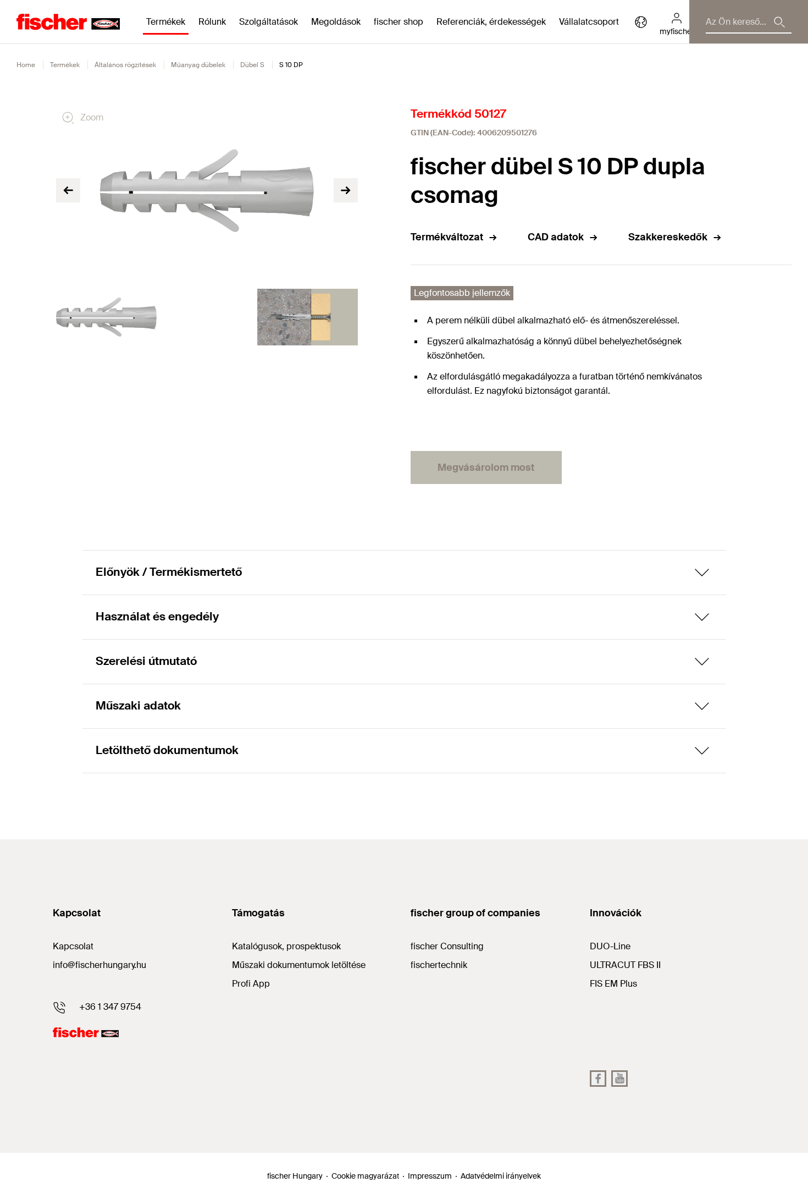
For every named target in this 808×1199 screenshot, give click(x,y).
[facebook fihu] (598, 1078)
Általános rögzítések (125, 65)
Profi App (251, 983)
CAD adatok (556, 237)
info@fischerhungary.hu (99, 965)
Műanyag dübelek (198, 65)
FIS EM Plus (613, 983)
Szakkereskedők (667, 237)
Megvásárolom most (486, 467)
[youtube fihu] (619, 1078)
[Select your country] (641, 22)
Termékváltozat (447, 237)
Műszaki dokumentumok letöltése (299, 965)
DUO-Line (610, 946)
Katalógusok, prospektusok (286, 946)
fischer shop (398, 22)
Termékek (65, 65)
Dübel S (252, 65)
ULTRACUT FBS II (625, 965)
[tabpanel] (106, 317)
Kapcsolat (73, 946)
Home (25, 65)
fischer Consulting (447, 946)
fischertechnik (439, 965)
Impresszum (430, 1176)
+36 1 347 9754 (110, 1007)
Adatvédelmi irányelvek (501, 1176)
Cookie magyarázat (365, 1176)
